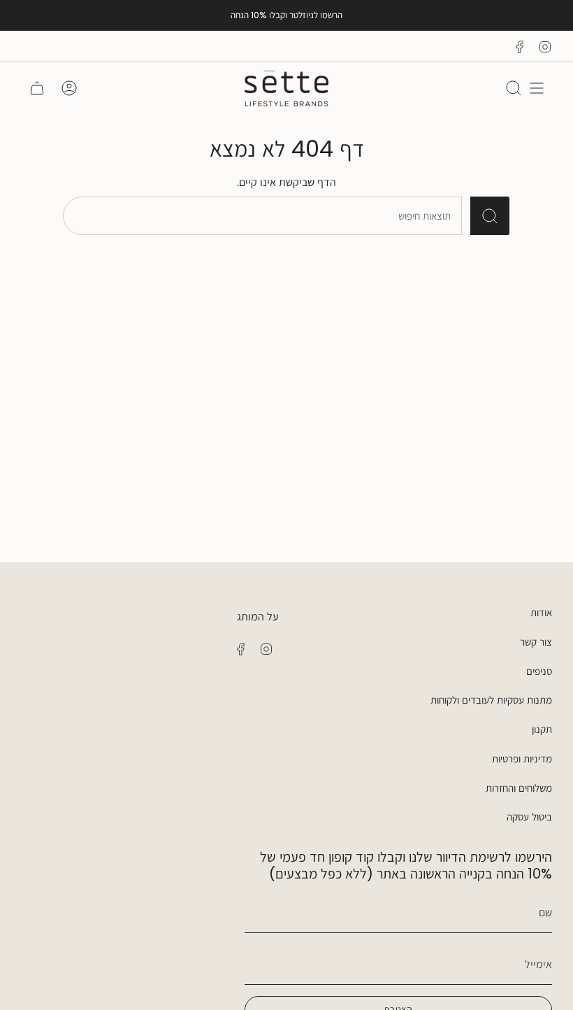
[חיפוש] (490, 216)
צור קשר (536, 641)
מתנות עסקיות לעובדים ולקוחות (491, 699)
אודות (541, 612)
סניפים (539, 671)
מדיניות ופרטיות (522, 758)
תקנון (542, 729)
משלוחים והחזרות (519, 788)
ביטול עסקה (529, 816)
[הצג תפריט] (537, 88)
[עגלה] (37, 88)
